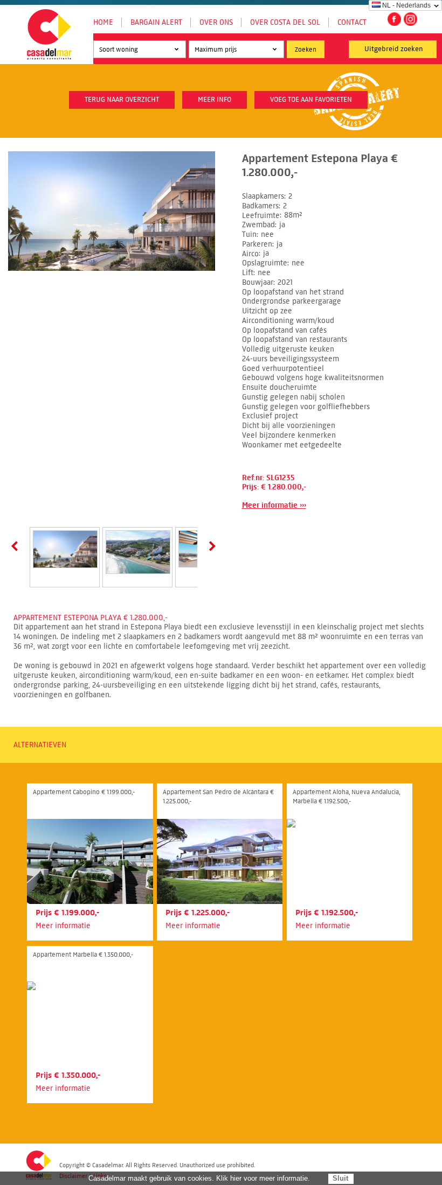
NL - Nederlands (406, 5)
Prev (16, 546)
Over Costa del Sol (285, 22)
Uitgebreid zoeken (393, 49)
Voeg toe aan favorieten (311, 99)
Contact (352, 22)
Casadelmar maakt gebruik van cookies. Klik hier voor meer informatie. (199, 1178)
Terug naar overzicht (122, 99)
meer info (214, 99)
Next (210, 546)
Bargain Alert (156, 22)
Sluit (340, 1178)
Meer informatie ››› (274, 505)
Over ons (216, 22)
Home (103, 22)
